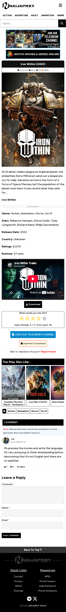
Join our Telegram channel (34, 334)
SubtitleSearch (47, 585)
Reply (22, 467)
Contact (18, 576)
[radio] (21, 319)
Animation (47, 15)
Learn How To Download (34, 343)
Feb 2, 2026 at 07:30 (18, 442)
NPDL (48, 576)
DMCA (18, 585)
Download (34, 304)
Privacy (18, 581)
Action (7, 15)
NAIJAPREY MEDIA (37, 605)
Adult (34, 15)
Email (5, 520)
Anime (60, 15)
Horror (35, 411)
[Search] (62, 23)
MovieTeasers (48, 581)
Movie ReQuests (47, 590)
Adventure (21, 15)
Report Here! (48, 351)
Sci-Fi (44, 411)
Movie (33, 70)
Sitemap (18, 590)
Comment (7, 484)
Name (5, 507)
